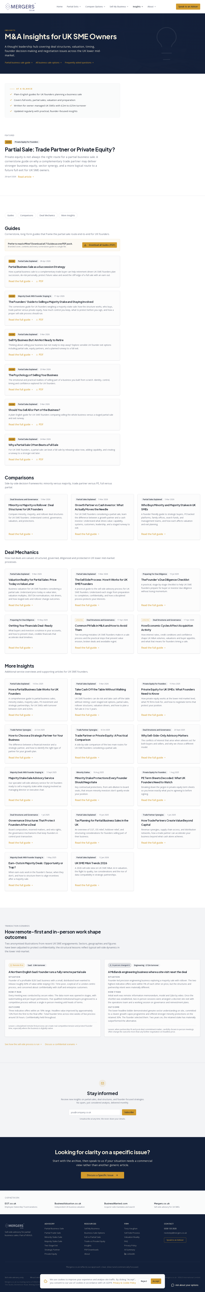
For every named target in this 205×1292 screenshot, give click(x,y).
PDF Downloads (91, 1249)
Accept (156, 1281)
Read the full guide (19, 281)
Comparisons (26, 215)
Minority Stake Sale (53, 1237)
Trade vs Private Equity (94, 1241)
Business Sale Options (94, 1232)
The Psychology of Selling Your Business (33, 375)
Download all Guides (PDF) (102, 245)
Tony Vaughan (130, 1228)
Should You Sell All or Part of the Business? (34, 410)
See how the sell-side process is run (22, 1044)
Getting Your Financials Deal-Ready (31, 625)
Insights (137, 6)
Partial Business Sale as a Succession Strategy (37, 266)
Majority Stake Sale (53, 1241)
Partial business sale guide (17, 62)
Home (60, 6)
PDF (41, 281)
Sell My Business (118, 6)
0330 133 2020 (170, 1228)
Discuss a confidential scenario (60, 1044)
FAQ (126, 1241)
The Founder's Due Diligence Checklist (165, 579)
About (151, 6)
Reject (144, 1281)
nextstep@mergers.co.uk (175, 1232)
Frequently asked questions (78, 62)
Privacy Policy (130, 1245)
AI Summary (129, 1249)
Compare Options (94, 6)
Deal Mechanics (47, 215)
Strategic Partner (52, 1249)
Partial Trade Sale (53, 1232)
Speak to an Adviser (188, 6)
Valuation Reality (132, 1237)
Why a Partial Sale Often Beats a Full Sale (33, 444)
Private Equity (51, 1254)
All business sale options (47, 62)
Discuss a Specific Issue (100, 1175)
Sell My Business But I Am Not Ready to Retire (36, 340)
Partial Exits (72, 6)
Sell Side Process (132, 1232)
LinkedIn (131, 1254)
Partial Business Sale (54, 1228)
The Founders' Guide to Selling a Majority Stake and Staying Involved (51, 301)
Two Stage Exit (51, 1245)
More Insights (68, 215)
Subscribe (129, 1112)
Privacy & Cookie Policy (124, 1282)
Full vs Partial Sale (92, 1237)
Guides (10, 215)
